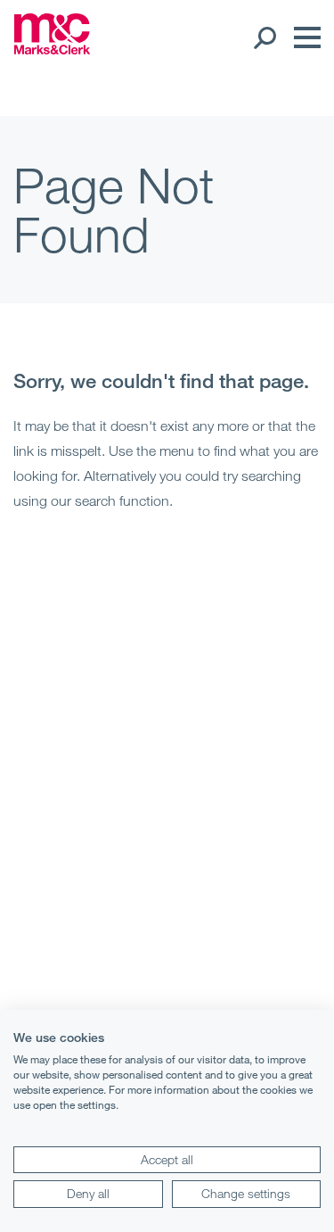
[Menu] (303, 37)
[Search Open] (264, 37)
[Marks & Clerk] (52, 49)
